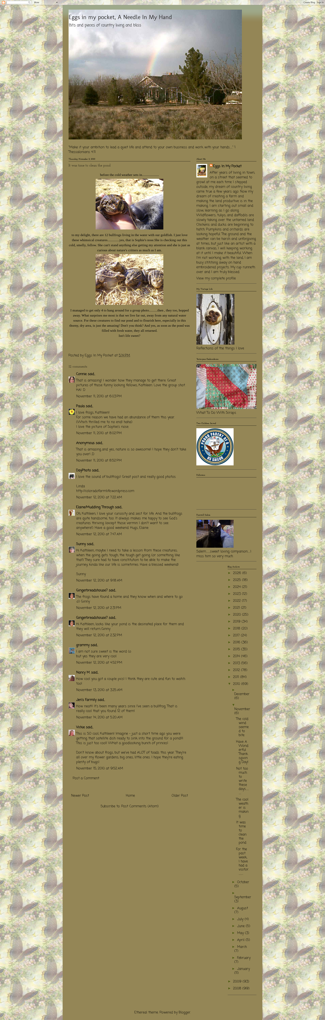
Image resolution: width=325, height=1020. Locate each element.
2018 (237, 628)
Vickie (80, 727)
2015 (237, 649)
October (243, 882)
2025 (237, 580)
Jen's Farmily (86, 699)
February (244, 958)
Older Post (180, 795)
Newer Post (80, 795)
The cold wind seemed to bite (242, 727)
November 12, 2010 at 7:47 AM (99, 534)
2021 (237, 607)
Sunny (81, 544)
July (241, 919)
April (241, 940)
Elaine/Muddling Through (95, 507)
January (243, 969)
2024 (237, 587)
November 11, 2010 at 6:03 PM (99, 396)
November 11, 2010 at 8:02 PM (99, 433)
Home (130, 795)
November (242, 709)
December (242, 694)
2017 (237, 635)
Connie (81, 374)
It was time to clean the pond (241, 832)
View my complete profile (216, 278)
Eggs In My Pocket (227, 166)
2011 (236, 677)
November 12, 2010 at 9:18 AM (99, 580)
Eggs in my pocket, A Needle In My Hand (120, 17)
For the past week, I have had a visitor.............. (242, 861)
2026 (237, 573)
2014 (237, 656)
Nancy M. (83, 672)
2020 (237, 614)
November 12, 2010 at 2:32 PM (99, 635)
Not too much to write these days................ (242, 781)
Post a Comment (86, 778)
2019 (237, 621)
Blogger (184, 1012)
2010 (237, 684)
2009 (238, 981)
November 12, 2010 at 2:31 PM (98, 608)
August (242, 908)
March (242, 947)
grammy (83, 645)
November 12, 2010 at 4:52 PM (99, 662)
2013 (237, 663)
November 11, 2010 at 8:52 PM (99, 460)
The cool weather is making (242, 807)
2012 (237, 670)
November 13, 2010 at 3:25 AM (99, 690)
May (241, 933)
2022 (237, 600)
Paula (80, 406)
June (241, 926)
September (242, 897)
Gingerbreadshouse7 (92, 590)
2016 (237, 642)
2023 (237, 594)
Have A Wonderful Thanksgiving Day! (242, 752)
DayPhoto (83, 470)
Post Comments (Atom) (140, 806)
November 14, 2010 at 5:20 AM (99, 717)
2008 (237, 988)
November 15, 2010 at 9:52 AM (99, 768)
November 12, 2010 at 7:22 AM (99, 497)
